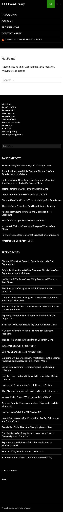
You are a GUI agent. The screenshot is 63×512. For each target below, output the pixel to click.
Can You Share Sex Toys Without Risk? (22, 351)
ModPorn (6, 104)
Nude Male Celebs (11, 122)
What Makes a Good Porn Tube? (17, 240)
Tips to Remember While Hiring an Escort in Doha (25, 188)
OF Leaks (7, 21)
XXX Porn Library (13, 4)
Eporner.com (10, 27)
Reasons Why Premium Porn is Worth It (22, 451)
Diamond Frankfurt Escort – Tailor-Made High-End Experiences (31, 200)
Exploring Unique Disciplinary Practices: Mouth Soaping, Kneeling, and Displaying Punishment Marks (28, 181)
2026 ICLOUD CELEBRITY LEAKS (24, 39)
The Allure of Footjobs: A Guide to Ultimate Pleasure (29, 391)
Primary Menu (59, 4)
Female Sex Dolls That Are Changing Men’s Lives (27, 427)
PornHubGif (8, 110)
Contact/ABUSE (12, 33)
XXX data (6, 128)
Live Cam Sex (9, 15)
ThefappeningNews (12, 134)
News (5, 479)
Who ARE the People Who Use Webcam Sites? (23, 220)
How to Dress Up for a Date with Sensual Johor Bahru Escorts (30, 235)
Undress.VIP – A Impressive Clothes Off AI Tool (24, 194)
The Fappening (9, 131)
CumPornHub (9, 119)
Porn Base (7, 125)
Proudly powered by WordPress (16, 508)
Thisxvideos (8, 113)
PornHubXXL (8, 116)
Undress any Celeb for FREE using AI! (21, 412)
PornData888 (9, 107)
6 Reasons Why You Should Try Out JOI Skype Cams (26, 165)
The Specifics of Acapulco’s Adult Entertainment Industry (28, 206)
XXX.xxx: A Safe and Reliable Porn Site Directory (27, 457)
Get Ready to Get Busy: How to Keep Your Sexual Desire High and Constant (28, 435)
